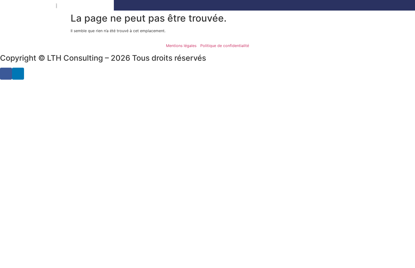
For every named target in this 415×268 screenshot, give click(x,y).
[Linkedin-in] (18, 74)
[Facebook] (6, 74)
